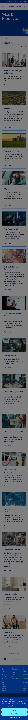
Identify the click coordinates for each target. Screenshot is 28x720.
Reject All (14, 714)
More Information (14, 717)
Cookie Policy (9, 707)
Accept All (14, 710)
